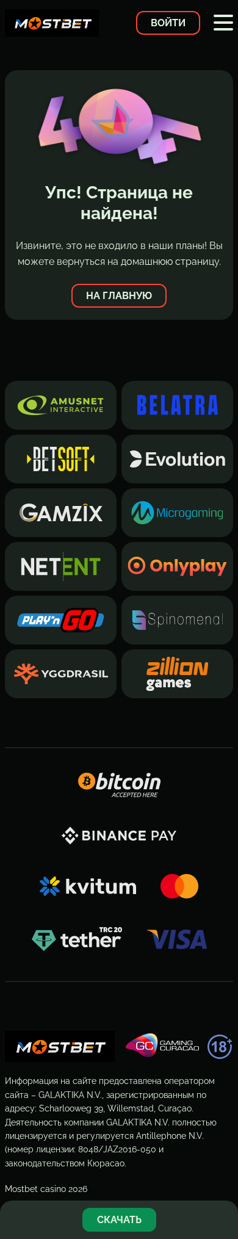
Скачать (119, 1220)
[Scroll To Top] (222, 1180)
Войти (168, 23)
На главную (119, 296)
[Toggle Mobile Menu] (223, 22)
